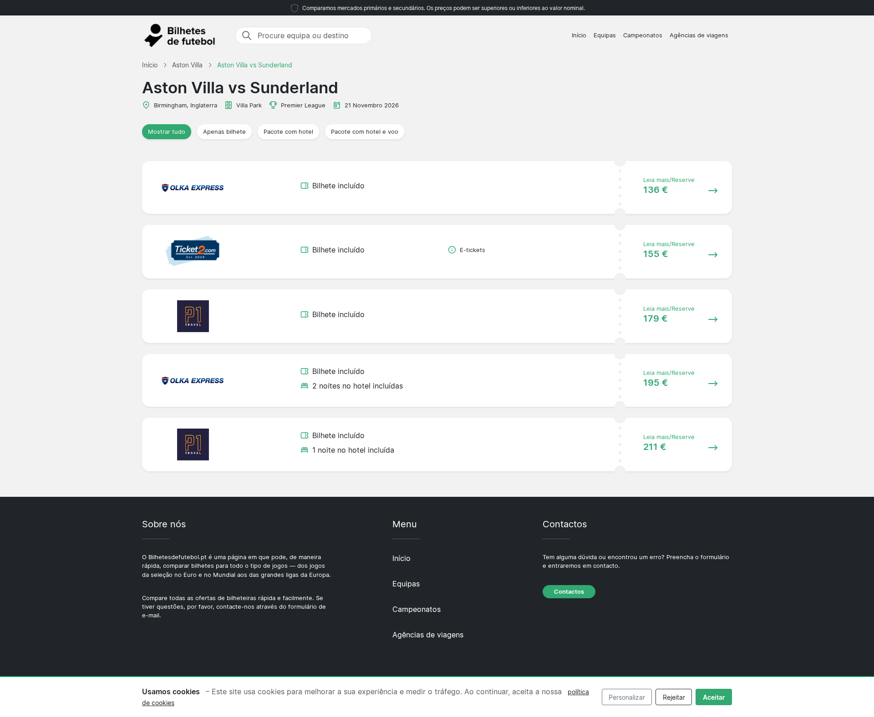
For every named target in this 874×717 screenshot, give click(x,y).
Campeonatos (642, 35)
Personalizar (627, 697)
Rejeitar (674, 697)
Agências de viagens (699, 35)
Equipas (605, 35)
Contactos (569, 591)
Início (579, 35)
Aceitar (714, 697)
